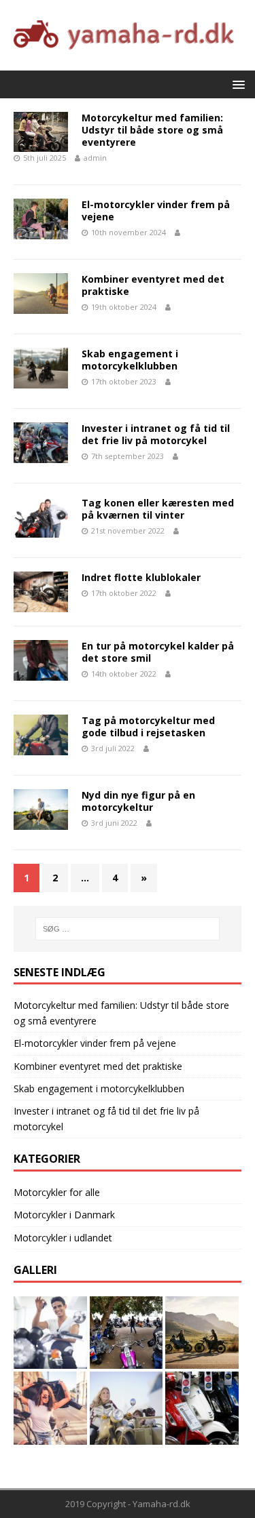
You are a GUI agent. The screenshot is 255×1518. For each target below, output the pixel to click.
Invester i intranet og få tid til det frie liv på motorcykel (156, 434)
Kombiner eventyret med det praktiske (153, 285)
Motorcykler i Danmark (64, 1214)
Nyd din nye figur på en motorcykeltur (138, 801)
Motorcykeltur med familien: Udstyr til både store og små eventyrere (152, 129)
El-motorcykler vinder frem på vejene (156, 210)
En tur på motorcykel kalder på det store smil (158, 651)
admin (95, 158)
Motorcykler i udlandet (63, 1237)
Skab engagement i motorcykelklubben (130, 359)
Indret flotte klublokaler (141, 577)
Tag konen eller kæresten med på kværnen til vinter (158, 508)
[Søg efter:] (128, 928)
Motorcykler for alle (57, 1192)
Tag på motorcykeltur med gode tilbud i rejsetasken (148, 726)
